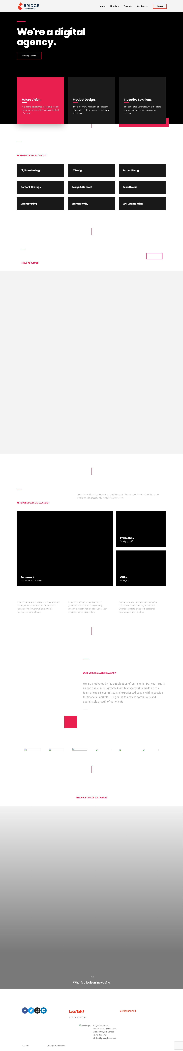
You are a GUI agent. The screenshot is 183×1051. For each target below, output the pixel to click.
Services (128, 6)
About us (114, 6)
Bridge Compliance (38, 1045)
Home (102, 6)
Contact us (142, 6)
